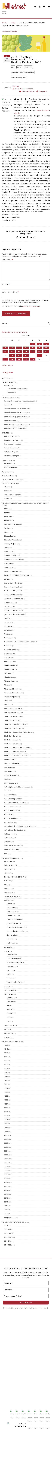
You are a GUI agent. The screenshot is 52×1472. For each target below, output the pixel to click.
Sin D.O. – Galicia (11, 736)
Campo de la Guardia (13, 559)
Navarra (7, 657)
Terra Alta (8, 771)
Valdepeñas (9, 838)
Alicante (7, 516)
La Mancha (8, 622)
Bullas (6, 548)
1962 (6, 1057)
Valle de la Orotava (12, 846)
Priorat (7, 673)
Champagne (12, 915)
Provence (11, 939)
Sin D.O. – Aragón (11, 720)
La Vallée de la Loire (15, 927)
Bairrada (10, 1001)
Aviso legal (24, 1442)
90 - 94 (19, 67)
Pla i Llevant (9, 669)
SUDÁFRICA (8, 1033)
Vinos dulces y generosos (15, 416)
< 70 (6, 1225)
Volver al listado (9, 32)
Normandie (11, 935)
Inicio (4, 22)
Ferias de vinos (10, 448)
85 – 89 (7, 1237)
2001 (6, 1139)
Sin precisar (9, 1217)
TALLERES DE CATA (9, 484)
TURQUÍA (8, 1037)
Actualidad (8, 463)
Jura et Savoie (12, 923)
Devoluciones (7, 1396)
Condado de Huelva (12, 587)
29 (33, 359)
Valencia (7, 842)
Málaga (7, 634)
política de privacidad (31, 306)
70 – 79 (7, 1229)
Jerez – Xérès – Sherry (13, 614)
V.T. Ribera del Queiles (13, 830)
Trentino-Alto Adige (15, 982)
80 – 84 (7, 1233)
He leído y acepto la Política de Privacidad (26, 1308)
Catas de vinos (10, 436)
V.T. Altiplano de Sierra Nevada (17, 787)
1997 (6, 1123)
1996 (6, 1119)
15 (33, 352)
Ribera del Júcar (11, 697)
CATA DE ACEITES (9, 382)
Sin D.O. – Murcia (11, 740)
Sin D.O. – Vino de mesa (14, 752)
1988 (6, 1092)
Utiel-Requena (10, 783)
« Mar (4, 365)
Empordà (10, 393)
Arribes (7, 528)
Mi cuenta (6, 1365)
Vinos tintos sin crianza (14, 428)
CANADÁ (7, 881)
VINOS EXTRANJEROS (18, 77)
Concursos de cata (12, 444)
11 (5, 352)
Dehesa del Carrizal (12, 595)
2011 (6, 1178)
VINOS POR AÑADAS (10, 1042)
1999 (6, 1131)
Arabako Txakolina (12, 524)
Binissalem (8, 536)
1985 (6, 1084)
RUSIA (6, 1029)
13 (19, 352)
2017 (6, 1202)
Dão (8, 1005)
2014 (13, 67)
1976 (6, 1069)
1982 (6, 1076)
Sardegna (11, 970)
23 (39, 355)
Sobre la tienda (8, 1385)
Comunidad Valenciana (16, 389)
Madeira (10, 1013)
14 (26, 352)
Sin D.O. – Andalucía (12, 716)
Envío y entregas (9, 1393)
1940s (6, 1049)
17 (46, 352)
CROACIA (7, 889)
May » (10, 365)
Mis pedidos (7, 1372)
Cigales (7, 579)
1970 (6, 1061)
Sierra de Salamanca (13, 708)
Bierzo (7, 532)
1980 (6, 1072)
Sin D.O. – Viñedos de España (16, 748)
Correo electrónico (10, 292)
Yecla (6, 854)
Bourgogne (11, 911)
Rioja (6, 701)
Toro (6, 779)
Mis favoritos (7, 1368)
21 (26, 355)
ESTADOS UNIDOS (11, 897)
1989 (6, 1096)
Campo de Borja (11, 555)
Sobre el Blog (9, 452)
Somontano (9, 759)
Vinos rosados (10, 421)
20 (19, 355)
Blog (13, 22)
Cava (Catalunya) (11, 571)
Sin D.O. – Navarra (12, 744)
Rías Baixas (9, 677)
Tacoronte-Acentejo (12, 763)
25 (5, 359)
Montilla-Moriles (11, 650)
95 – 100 (7, 1245)
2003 (6, 1147)
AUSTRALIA (8, 869)
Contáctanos (7, 1375)
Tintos (6, 498)
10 (46, 348)
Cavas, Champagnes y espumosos (18, 401)
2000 (6, 1135)
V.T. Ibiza (8, 814)
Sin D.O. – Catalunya (12, 728)
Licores (7, 405)
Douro (9, 1009)
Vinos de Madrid (11, 849)
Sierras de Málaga (12, 712)
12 (12, 352)
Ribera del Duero (11, 689)
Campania (11, 954)
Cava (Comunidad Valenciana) (16, 575)
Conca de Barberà (11, 583)
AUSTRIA (7, 873)
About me (6, 378)
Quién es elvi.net (9, 1324)
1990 (6, 1100)
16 (39, 352)
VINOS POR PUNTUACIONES (13, 1222)
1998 (6, 1127)
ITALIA (6, 951)
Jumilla (7, 618)
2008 (6, 1167)
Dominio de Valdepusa (13, 599)
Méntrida (8, 646)
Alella (6, 512)
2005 (6, 1155)
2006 (6, 1159)
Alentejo (10, 997)
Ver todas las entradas (23, 89)
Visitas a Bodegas (11, 456)
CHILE (6, 885)
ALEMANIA (28, 67)
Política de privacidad (9, 1442)
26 (12, 359)
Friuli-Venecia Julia (14, 962)
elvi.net (16, 86)
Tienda (5, 1355)
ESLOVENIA (8, 892)
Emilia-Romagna (13, 958)
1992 (6, 1108)
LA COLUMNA (7, 460)
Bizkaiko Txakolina (12, 540)
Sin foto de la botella (10, 480)
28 (26, 359)
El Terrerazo (9, 603)
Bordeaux (11, 908)
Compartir (43, 91)
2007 (6, 1163)
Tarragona (8, 767)
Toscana (10, 978)
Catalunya (8, 567)
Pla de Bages (9, 665)
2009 (6, 1170)
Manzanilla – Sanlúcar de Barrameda (19, 642)
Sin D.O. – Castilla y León (14, 724)
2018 (6, 1206)
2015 (6, 1194)
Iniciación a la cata (12, 495)
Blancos (7, 487)
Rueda (7, 704)
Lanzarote (8, 630)
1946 (6, 1053)
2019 (6, 1210)
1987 (6, 1088)
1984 (6, 1080)
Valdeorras (9, 834)
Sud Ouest (11, 943)
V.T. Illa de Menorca (12, 818)
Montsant (8, 654)
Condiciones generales (11, 1389)
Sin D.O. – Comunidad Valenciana (18, 732)
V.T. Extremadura (11, 806)
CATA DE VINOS (8, 398)
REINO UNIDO (9, 1026)
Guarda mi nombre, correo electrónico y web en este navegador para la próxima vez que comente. (25, 301)
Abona (7, 508)
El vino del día (10, 467)
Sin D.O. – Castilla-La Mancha (16, 755)
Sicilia (9, 974)
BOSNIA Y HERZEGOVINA (14, 877)
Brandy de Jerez (11, 544)
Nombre (6, 284)
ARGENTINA (9, 865)
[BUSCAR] (49, 324)
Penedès (8, 661)
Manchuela (8, 638)
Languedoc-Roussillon (16, 931)
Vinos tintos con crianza (14, 424)
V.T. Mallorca (9, 822)
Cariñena (8, 563)
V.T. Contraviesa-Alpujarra (15, 802)
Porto (9, 1021)
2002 (6, 1143)
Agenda (5, 1345)
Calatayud (8, 552)
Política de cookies (39, 1442)
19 (12, 355)
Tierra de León (10, 775)
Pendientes (6, 472)
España (7, 385)
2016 (6, 1198)
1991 (6, 1104)
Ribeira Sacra (9, 681)
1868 (6, 1045)
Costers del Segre (11, 591)
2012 (6, 1182)
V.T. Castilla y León (12, 799)
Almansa (7, 520)
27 (19, 359)
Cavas (6, 491)
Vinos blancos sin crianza (15, 413)
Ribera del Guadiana (13, 693)
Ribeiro (7, 685)
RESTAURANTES (8, 476)
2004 (6, 1151)
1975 (6, 1065)
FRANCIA (7, 900)
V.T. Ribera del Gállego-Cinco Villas (19, 826)
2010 (6, 1174)
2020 (6, 1214)
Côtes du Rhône (13, 919)
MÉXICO (7, 986)
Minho (9, 1017)
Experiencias (7, 1331)
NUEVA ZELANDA (11, 990)
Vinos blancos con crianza (22, 72)
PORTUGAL (8, 994)
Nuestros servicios (10, 1328)
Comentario (7, 260)
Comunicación (7, 1335)
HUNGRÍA (8, 947)
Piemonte (11, 966)
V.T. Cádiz (8, 791)
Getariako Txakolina (12, 610)
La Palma (8, 626)
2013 (6, 1186)
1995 (6, 1116)
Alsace (9, 904)
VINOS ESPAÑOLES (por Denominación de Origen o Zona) (25, 503)
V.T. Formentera (10, 810)
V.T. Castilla (9, 795)
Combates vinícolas (12, 440)
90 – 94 (7, 1241)
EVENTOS (5, 433)
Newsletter (6, 1352)
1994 (6, 1112)
